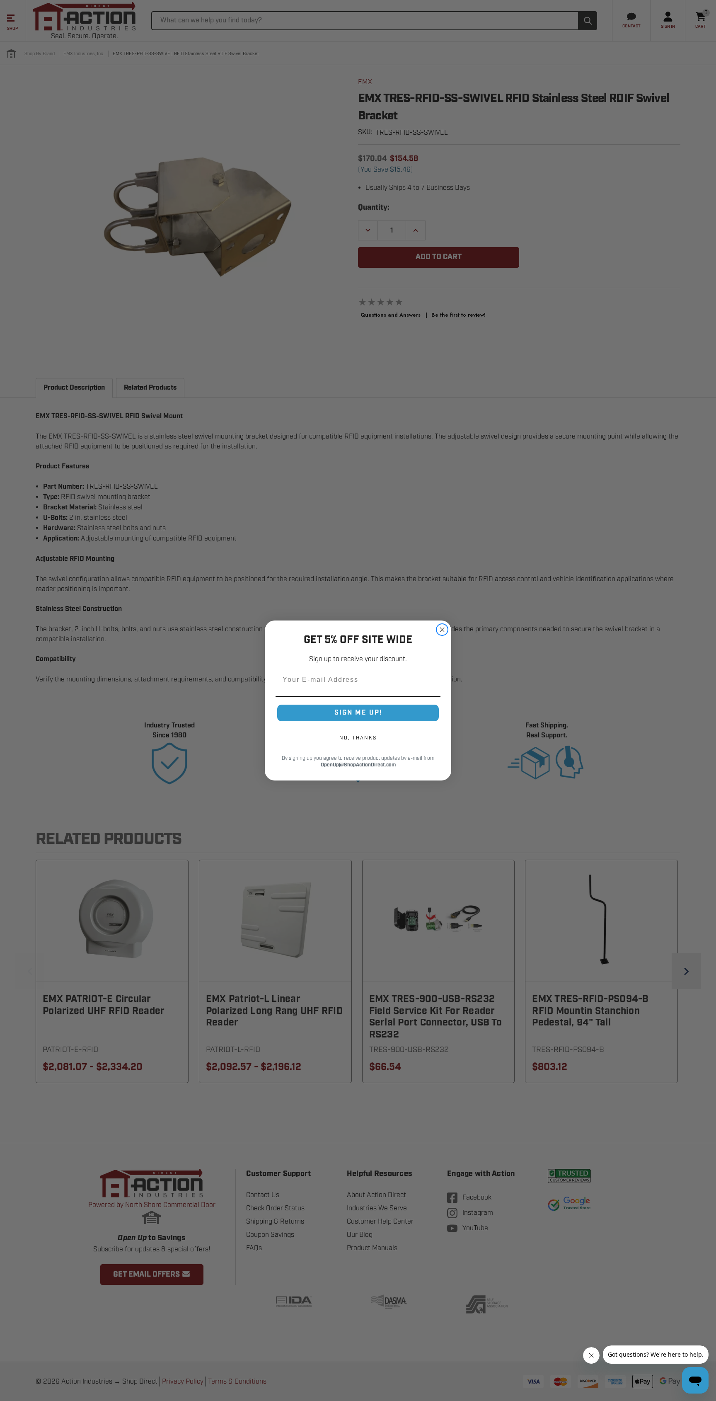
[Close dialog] (442, 630)
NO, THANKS (358, 738)
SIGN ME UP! (358, 712)
